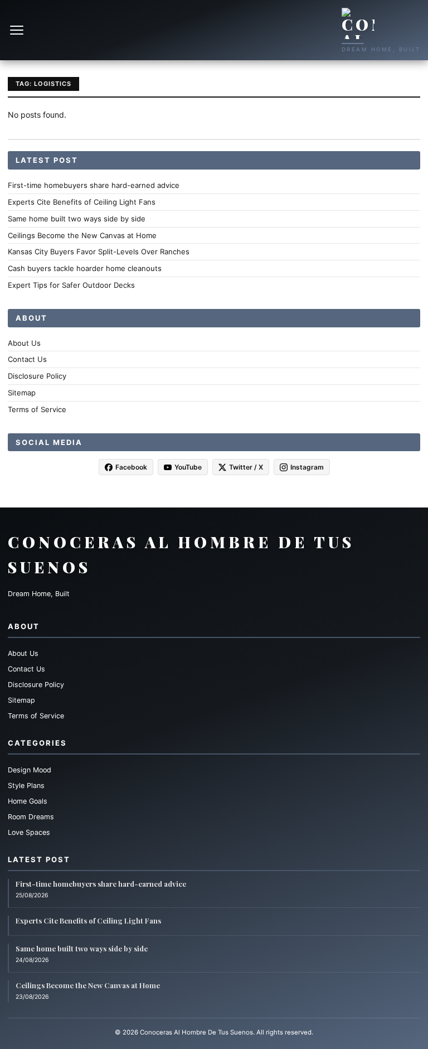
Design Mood (29, 770)
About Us (24, 343)
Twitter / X (246, 467)
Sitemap (22, 392)
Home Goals (27, 801)
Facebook (131, 467)
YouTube (188, 467)
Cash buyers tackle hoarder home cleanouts (85, 268)
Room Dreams (31, 817)
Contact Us (27, 359)
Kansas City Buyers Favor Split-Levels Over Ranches (98, 251)
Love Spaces (29, 832)
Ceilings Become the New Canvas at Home (82, 235)
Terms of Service (37, 409)
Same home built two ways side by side (76, 218)
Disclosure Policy (37, 375)
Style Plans (26, 785)
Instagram (307, 467)
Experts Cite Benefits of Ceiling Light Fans (81, 201)
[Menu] (18, 30)
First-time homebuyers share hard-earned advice (93, 185)
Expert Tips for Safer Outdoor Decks (71, 285)
